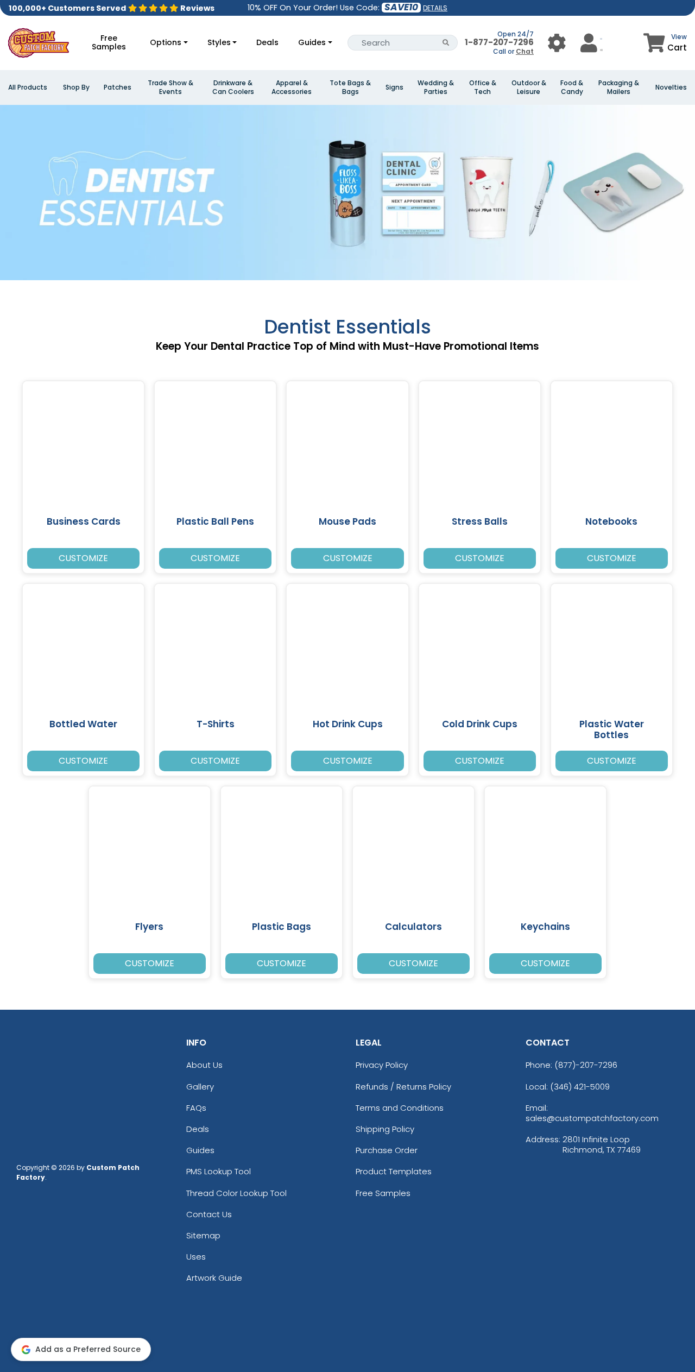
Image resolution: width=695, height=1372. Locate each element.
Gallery (200, 1086)
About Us (204, 1065)
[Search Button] (446, 43)
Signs (394, 87)
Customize (83, 558)
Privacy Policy (382, 1065)
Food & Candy (571, 87)
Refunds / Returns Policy (403, 1086)
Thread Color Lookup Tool (236, 1193)
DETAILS (435, 7)
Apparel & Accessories (291, 87)
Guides (312, 42)
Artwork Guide (214, 1277)
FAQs (196, 1107)
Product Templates (394, 1171)
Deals (267, 42)
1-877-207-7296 (499, 42)
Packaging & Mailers (618, 87)
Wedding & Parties (436, 87)
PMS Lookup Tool (218, 1171)
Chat (525, 51)
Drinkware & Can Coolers (233, 87)
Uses (196, 1256)
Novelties (671, 87)
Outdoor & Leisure (528, 87)
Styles (219, 42)
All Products (27, 87)
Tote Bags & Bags (350, 87)
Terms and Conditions (400, 1107)
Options (165, 42)
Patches (117, 87)
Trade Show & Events (170, 87)
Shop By (76, 87)
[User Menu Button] (557, 43)
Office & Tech (482, 87)
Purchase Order (387, 1150)
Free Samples (109, 42)
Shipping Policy (385, 1129)
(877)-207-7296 (585, 1065)
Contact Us (209, 1214)
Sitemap (203, 1235)
